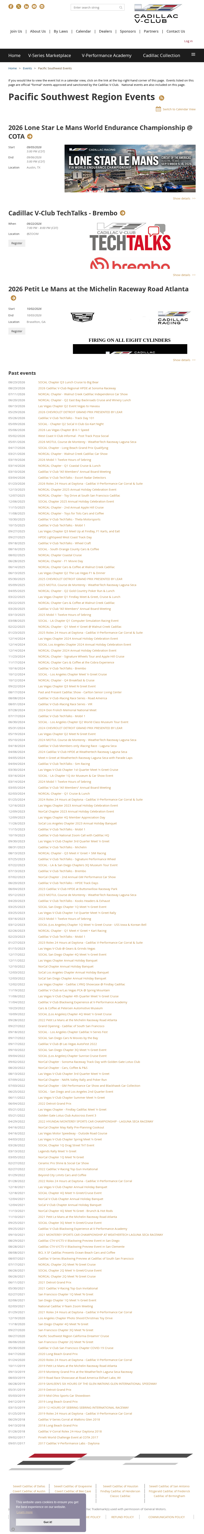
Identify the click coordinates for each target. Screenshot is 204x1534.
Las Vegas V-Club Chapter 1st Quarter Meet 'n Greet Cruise (78, 770)
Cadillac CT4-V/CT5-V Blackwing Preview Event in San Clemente (81, 1246)
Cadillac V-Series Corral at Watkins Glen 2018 (69, 1419)
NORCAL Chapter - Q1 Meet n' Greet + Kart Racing (72, 931)
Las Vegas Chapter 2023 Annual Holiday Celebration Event (78, 805)
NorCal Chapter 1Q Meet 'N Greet (61, 1157)
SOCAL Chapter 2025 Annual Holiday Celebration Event (76, 501)
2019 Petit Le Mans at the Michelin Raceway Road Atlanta (77, 1366)
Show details (181, 198)
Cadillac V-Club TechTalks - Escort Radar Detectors (72, 477)
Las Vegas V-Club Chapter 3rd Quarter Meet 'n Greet (73, 841)
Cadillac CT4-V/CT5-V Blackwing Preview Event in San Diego (79, 1241)
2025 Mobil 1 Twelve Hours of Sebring (64, 615)
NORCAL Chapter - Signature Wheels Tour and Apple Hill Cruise (81, 656)
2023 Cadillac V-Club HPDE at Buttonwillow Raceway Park (77, 889)
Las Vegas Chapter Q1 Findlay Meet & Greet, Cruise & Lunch (79, 597)
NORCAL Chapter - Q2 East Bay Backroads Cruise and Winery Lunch (84, 400)
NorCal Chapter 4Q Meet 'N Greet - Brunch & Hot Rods (75, 1211)
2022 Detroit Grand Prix (54, 1103)
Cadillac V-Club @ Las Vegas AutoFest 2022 (67, 1044)
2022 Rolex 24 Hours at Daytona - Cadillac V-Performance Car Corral (85, 1181)
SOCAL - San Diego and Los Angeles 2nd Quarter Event (75, 1091)
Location (14, 167)
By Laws (61, 31)
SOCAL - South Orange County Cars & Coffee (68, 549)
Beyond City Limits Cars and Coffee (62, 1175)
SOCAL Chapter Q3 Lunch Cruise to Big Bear (68, 382)
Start (11, 147)
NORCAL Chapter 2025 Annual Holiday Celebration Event (77, 489)
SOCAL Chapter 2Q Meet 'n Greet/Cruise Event (70, 1270)
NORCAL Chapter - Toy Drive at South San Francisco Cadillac (79, 495)
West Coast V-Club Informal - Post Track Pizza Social (73, 436)
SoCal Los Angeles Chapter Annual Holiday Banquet (73, 972)
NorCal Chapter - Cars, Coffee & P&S (62, 1068)
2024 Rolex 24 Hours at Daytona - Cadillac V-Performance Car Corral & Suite (90, 799)
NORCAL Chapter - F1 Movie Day (60, 561)
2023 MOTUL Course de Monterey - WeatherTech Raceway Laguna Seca (87, 895)
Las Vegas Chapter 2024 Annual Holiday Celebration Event (78, 638)
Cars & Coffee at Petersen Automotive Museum (70, 1008)
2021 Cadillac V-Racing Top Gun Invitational (68, 1288)
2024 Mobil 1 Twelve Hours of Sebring (64, 781)
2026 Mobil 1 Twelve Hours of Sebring (64, 460)
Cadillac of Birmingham (169, 1496)
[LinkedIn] (26, 6)
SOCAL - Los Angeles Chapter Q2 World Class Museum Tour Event (83, 722)
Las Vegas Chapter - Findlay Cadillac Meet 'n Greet (72, 1109)
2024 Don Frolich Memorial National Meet (67, 710)
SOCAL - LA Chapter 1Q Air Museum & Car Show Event (75, 776)
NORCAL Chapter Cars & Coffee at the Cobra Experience (76, 662)
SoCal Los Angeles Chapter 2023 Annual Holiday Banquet (77, 823)
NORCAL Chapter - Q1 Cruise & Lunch (64, 793)
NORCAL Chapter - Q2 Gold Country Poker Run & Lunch (76, 591)
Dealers (105, 31)
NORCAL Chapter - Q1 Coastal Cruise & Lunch (69, 466)
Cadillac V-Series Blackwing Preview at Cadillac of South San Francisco (86, 1258)
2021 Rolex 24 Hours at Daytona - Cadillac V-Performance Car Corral (85, 1312)
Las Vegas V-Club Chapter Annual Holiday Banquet (72, 1187)
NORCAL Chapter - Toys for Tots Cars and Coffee (71, 513)
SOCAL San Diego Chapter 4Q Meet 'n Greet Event (72, 954)
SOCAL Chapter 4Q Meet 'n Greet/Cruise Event (70, 1193)
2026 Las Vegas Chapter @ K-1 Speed (63, 430)
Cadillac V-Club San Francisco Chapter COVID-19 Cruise (75, 1348)
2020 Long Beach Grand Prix (58, 1354)
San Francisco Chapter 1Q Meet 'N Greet (65, 1294)
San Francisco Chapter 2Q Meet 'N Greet (65, 1342)
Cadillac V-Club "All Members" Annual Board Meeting (74, 472)
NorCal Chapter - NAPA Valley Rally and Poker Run (72, 1080)
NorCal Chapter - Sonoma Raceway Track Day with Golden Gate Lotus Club (89, 1062)
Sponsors (128, 31)
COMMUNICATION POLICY (166, 1517)
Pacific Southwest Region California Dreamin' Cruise (73, 1336)
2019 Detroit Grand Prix (54, 1390)
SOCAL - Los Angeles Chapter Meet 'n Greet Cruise (72, 674)
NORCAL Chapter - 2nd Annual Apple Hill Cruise (71, 507)
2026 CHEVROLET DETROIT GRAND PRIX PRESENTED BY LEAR (80, 412)
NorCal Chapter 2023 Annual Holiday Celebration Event (76, 811)
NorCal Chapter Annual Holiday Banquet (65, 966)
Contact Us (176, 31)
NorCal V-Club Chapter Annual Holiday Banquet (70, 1199)
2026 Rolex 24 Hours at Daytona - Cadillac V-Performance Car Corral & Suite (90, 483)
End (11, 157)
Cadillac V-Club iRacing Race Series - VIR (65, 704)
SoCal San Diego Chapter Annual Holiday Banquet (72, 978)
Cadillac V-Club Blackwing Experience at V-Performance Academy (82, 1002)
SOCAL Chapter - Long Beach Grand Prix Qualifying (73, 448)
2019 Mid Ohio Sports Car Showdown (64, 1395)
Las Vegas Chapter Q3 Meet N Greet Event (67, 686)
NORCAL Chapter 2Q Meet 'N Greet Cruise (67, 1264)
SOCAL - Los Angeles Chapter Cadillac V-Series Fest (73, 1032)
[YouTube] (34, 6)
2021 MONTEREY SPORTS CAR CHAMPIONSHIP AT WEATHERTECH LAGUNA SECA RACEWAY (100, 1235)
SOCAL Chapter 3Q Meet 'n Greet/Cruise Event (70, 1223)
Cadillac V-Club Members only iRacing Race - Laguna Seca (77, 746)
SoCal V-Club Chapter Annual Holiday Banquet (69, 1205)
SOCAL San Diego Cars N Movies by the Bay (68, 1038)
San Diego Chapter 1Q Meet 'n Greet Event (67, 1300)
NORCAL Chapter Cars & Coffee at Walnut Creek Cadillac (76, 567)
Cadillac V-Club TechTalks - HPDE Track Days (68, 883)
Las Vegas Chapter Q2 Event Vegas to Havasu (69, 406)
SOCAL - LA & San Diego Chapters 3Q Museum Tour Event (78, 865)
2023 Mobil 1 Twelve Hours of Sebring (64, 919)
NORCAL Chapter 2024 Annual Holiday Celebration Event (77, 650)
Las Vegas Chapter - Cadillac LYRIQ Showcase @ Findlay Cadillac (81, 984)
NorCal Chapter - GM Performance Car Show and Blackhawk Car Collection (89, 1086)
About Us (38, 31)
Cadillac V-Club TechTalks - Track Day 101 (66, 418)
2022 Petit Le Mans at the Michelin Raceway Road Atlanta (77, 1020)
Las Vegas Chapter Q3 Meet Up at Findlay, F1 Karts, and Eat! (79, 531)
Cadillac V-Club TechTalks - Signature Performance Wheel (77, 859)
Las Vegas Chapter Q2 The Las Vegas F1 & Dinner (71, 573)
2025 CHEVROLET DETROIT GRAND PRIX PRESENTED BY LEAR (80, 579)
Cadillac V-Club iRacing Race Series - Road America (72, 698)
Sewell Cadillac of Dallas (29, 1486)
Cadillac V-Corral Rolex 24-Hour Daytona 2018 (70, 1431)
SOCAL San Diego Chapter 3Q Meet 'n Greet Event (72, 1050)
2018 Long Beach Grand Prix (58, 1425)
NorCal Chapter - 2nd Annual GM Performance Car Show (77, 877)
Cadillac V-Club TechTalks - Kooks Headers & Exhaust (74, 901)
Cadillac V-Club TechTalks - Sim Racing (64, 764)
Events (28, 68)
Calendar (83, 31)
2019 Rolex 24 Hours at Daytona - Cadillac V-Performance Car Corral (85, 1413)
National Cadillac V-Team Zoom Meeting (65, 1306)
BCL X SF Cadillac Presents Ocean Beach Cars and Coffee (76, 1252)
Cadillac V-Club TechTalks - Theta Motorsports (69, 519)
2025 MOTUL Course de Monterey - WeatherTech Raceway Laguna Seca (87, 585)
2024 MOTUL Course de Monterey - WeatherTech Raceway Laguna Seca (87, 740)
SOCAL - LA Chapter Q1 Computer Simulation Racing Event (78, 621)
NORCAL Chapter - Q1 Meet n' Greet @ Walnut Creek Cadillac (80, 627)
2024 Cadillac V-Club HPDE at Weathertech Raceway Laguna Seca (82, 752)
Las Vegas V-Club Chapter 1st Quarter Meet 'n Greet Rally (77, 913)
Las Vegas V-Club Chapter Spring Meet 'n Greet (70, 1139)
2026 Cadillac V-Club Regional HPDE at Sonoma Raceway (77, 388)
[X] (18, 6)
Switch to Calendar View (179, 109)
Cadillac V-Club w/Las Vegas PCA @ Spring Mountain (74, 990)
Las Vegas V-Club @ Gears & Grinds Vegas (66, 948)
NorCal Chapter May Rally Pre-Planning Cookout (71, 1127)
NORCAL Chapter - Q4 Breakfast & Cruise (66, 680)
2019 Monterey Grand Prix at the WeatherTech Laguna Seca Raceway (85, 1372)
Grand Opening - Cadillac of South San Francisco (71, 1026)
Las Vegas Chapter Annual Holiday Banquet (67, 960)
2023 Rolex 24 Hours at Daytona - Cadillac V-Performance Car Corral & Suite (90, 942)
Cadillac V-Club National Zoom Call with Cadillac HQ (73, 835)
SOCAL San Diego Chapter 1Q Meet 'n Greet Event (72, 907)
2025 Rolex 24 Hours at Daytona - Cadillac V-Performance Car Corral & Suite (90, 632)
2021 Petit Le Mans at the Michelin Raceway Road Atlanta (77, 1217)
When (12, 224)
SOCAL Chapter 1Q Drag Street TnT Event (66, 1145)
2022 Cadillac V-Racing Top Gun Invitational (68, 1169)
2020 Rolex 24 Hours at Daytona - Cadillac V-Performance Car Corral (85, 1360)
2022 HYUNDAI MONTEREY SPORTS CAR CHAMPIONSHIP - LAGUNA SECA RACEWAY (95, 1121)
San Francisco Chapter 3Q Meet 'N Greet (65, 1330)
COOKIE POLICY (89, 1517)
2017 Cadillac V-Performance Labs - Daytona (68, 1443)
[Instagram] (41, 6)
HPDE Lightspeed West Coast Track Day (65, 537)
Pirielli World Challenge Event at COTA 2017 (68, 1437)
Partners (151, 31)
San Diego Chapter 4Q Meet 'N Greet (63, 1324)
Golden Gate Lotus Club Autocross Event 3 (67, 1115)
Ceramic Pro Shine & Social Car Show (63, 1163)
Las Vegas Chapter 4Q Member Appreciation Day (71, 817)
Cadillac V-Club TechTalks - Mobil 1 (61, 525)
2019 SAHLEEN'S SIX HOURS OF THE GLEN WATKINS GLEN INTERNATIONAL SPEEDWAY (97, 1384)
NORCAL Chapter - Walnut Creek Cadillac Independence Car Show (83, 394)
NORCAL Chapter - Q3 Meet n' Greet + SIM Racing (72, 853)
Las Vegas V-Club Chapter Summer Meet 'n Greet (71, 1097)
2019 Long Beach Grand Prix (58, 1401)
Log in (188, 41)
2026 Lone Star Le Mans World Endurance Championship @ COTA (100, 132)
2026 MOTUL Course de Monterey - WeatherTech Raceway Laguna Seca (87, 442)
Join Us (16, 31)
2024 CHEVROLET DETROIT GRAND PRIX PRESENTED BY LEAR (80, 728)
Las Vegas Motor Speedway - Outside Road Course (72, 1133)
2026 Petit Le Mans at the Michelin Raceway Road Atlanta (98, 289)
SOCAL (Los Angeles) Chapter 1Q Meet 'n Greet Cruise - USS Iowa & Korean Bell (92, 925)
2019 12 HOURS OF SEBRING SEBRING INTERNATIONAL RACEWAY (83, 1407)
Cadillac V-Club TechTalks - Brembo (63, 213)
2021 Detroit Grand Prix (54, 1282)
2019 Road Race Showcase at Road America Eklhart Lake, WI (79, 1378)
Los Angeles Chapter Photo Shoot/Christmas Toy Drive (75, 1318)
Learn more (25, 1512)
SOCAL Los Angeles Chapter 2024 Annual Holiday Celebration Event (84, 644)
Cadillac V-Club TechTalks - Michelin (62, 847)
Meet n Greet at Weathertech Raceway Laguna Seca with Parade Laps (85, 758)
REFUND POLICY (122, 1517)
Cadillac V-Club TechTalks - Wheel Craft (64, 543)
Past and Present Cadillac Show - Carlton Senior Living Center (80, 692)
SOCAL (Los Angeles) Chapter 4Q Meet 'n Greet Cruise (75, 1014)
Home (12, 68)
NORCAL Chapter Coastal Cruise (60, 555)
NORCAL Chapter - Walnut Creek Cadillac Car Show (73, 454)
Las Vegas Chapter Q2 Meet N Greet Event (67, 734)
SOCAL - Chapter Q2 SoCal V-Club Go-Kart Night (71, 424)
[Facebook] (10, 6)
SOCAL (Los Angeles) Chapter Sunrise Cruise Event (72, 1056)
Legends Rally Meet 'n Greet (57, 1151)
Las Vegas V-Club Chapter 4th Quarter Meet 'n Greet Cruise (78, 996)
